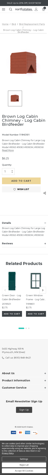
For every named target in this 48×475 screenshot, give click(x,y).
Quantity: (7, 165)
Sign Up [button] (24, 409)
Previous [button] (5, 290)
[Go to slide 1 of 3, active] (21, 328)
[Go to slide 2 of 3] (26, 328)
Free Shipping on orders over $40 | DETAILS (24, 3)
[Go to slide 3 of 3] (28, 328)
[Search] (10, 9)
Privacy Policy (7, 453)
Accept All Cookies (24, 470)
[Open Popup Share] (44, 193)
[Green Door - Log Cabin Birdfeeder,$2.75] (12, 281)
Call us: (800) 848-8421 (18, 357)
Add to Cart (12, 314)
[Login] (36, 9)
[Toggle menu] (3, 9)
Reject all (24, 464)
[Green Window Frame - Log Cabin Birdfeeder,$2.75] (36, 281)
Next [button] (42, 290)
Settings (24, 459)
